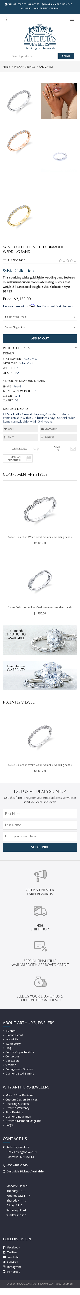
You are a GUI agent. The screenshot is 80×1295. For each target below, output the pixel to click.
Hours (28, 8)
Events (10, 1031)
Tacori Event (14, 1035)
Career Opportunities (19, 1052)
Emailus (57, 449)
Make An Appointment (16, 458)
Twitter (11, 1252)
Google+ (12, 1262)
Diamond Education (18, 1116)
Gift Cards (12, 1060)
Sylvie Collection (18, 270)
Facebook (13, 1247)
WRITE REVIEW (19, 448)
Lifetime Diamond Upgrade (23, 1121)
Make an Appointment (58, 4)
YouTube (13, 1257)
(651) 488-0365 (17, 1165)
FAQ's (9, 1125)
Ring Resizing (14, 1112)
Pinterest (13, 1271)
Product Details (16, 348)
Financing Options (17, 1104)
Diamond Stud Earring (19, 1073)
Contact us (12, 1056)
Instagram (13, 1267)
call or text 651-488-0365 (23, 4)
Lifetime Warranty (17, 1108)
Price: (8, 299)
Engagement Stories (19, 1069)
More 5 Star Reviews (19, 1095)
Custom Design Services (21, 1099)
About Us (12, 1039)
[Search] (6, 19)
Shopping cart (48, 8)
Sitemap (10, 1065)
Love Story (13, 1043)
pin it (11, 437)
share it (49, 437)
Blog (8, 1048)
